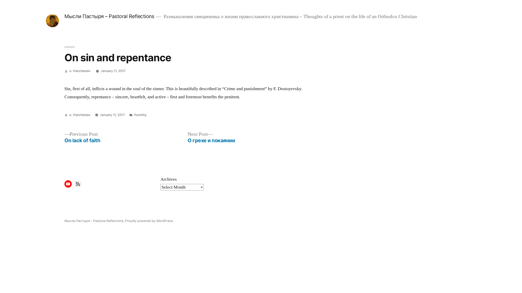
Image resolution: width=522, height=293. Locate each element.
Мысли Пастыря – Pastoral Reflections (109, 16)
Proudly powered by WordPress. (149, 221)
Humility (140, 115)
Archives (168, 179)
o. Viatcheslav (80, 71)
